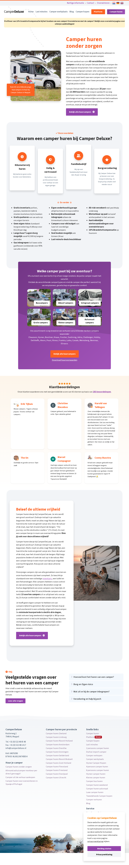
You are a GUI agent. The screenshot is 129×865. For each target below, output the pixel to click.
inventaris (47, 578)
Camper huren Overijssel (57, 773)
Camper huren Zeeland (56, 733)
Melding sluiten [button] (104, 848)
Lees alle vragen (15, 701)
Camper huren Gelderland (57, 755)
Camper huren (116, 11)
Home (31, 11)
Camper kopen (82, 11)
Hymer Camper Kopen (96, 762)
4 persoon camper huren (97, 766)
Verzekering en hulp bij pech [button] (87, 698)
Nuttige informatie (75, 3)
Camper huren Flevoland (57, 766)
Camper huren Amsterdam (57, 744)
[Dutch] (113, 3)
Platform (98, 11)
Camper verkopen (94, 755)
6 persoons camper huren (97, 770)
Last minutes (41, 11)
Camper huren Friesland (56, 770)
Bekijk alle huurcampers (80, 112)
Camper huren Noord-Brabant (59, 759)
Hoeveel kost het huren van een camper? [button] (93, 677)
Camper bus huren (94, 781)
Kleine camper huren (95, 777)
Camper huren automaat (97, 788)
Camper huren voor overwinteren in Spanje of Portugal (22, 782)
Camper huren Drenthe (56, 748)
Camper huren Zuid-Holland (58, 762)
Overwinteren (103, 3)
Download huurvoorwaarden (64, 360)
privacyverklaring (95, 841)
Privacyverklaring (104, 854)
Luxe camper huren (94, 792)
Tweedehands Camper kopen (99, 795)
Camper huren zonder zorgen (19, 766)
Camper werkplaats (58, 11)
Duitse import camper (96, 751)
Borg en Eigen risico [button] (83, 684)
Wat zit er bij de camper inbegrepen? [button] (91, 691)
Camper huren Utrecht (56, 777)
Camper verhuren (94, 799)
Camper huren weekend (97, 785)
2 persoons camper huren (97, 748)
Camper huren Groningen (57, 751)
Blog (72, 11)
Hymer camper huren (95, 773)
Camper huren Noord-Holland (59, 740)
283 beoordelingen (102, 391)
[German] (117, 3)
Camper (14, 11)
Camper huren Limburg (56, 737)
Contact (90, 3)
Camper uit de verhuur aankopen (20, 777)
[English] (121, 3)
